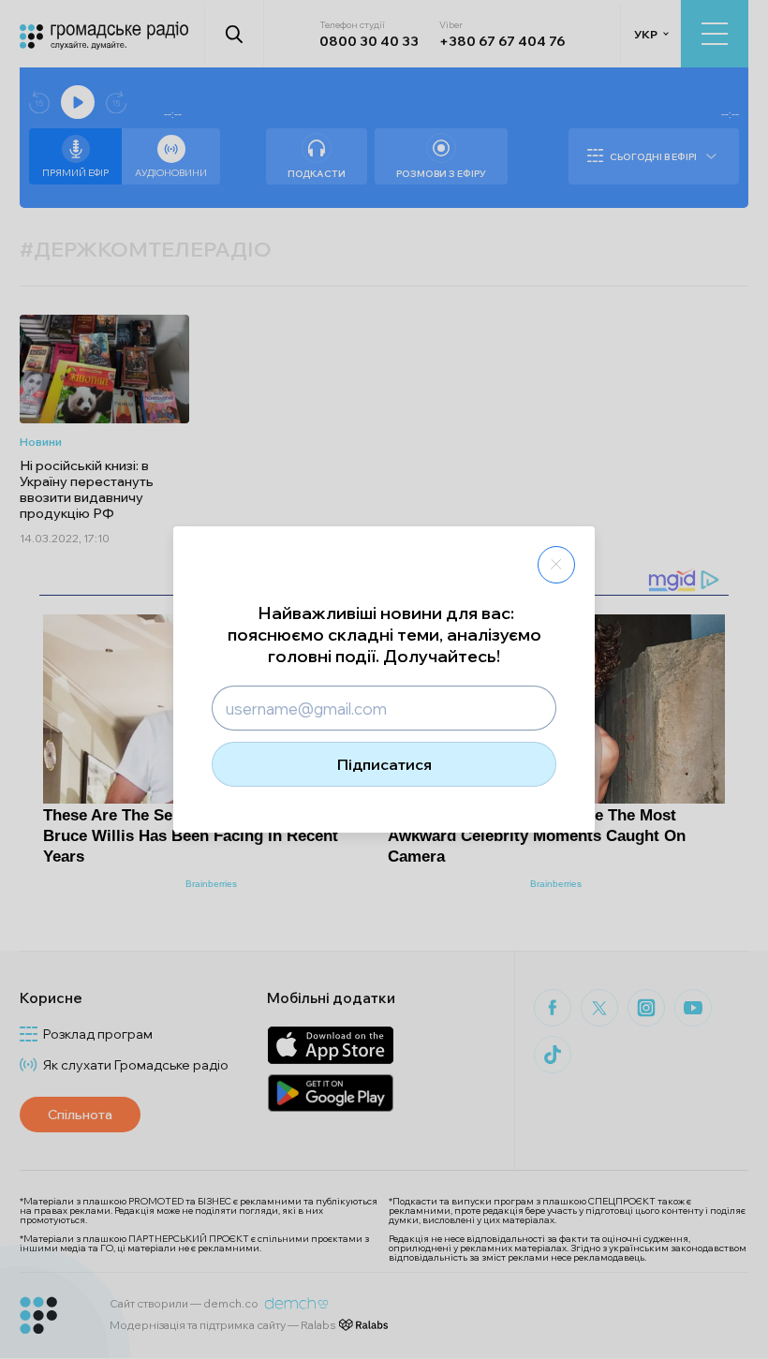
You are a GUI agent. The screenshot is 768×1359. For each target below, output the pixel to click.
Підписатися (384, 764)
